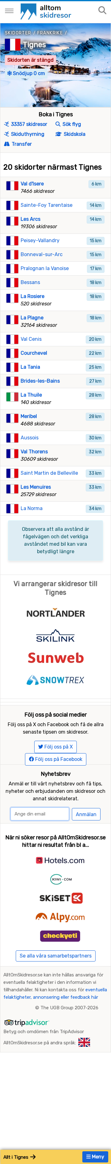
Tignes (34, 44)
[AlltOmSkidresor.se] (47, 11)
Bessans (30, 282)
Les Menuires (36, 487)
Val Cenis (31, 339)
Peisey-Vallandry (40, 240)
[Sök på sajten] (102, 11)
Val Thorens (34, 452)
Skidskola (74, 134)
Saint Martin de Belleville (49, 473)
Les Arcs (30, 219)
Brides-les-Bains (40, 381)
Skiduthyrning (27, 134)
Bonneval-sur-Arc (42, 254)
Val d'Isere (32, 184)
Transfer (21, 144)
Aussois (30, 438)
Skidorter (18, 33)
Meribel (29, 416)
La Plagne (32, 318)
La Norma (32, 508)
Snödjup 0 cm (28, 73)
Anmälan (86, 814)
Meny (97, 1157)
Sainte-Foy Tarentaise (46, 205)
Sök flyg (71, 124)
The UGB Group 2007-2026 (69, 1008)
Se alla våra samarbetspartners (56, 956)
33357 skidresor (28, 124)
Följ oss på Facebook (58, 759)
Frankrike (50, 33)
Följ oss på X (58, 747)
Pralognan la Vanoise (45, 268)
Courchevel (34, 353)
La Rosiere (32, 296)
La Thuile (31, 395)
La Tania (30, 367)
